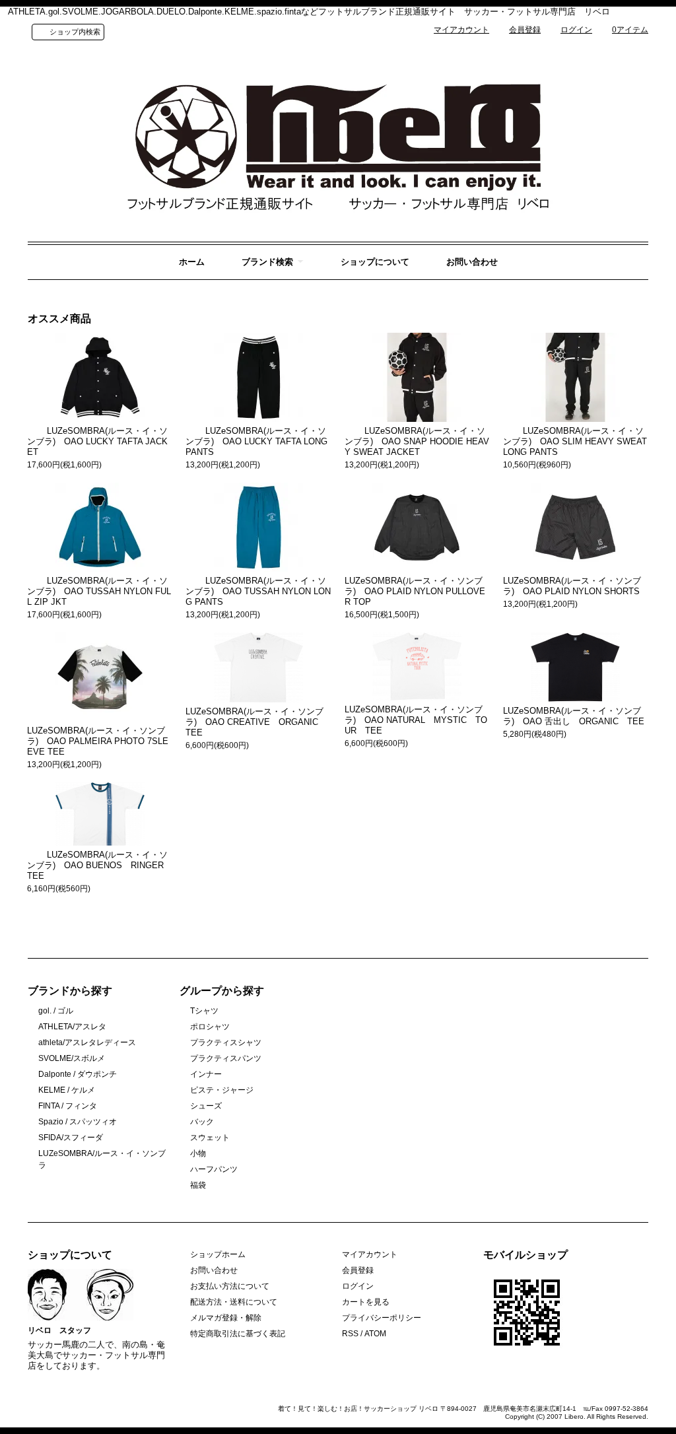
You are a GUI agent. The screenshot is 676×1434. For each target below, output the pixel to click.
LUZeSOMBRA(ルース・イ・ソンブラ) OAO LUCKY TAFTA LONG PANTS (256, 441)
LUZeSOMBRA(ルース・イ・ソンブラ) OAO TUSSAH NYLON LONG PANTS (258, 591)
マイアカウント (461, 29)
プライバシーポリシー (381, 1317)
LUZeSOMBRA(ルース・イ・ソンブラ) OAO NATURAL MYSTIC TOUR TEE (416, 719)
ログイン (576, 29)
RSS (350, 1333)
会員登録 (525, 29)
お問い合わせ (472, 262)
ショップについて (375, 262)
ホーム (192, 262)
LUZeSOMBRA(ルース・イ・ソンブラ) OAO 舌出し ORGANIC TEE (573, 716)
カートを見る (365, 1302)
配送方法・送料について (233, 1302)
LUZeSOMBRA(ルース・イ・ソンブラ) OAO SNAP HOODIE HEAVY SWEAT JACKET (417, 441)
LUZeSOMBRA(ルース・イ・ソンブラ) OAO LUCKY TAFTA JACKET (97, 441)
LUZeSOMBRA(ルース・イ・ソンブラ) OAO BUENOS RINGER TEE (99, 865)
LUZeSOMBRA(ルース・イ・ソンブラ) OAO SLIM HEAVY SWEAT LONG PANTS (575, 441)
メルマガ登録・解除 (225, 1317)
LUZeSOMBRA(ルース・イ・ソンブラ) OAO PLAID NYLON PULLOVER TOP (415, 591)
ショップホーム (218, 1254)
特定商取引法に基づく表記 (237, 1333)
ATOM (375, 1333)
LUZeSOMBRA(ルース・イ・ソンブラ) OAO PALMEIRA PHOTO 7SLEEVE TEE (97, 741)
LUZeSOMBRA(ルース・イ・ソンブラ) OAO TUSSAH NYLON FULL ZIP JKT (99, 591)
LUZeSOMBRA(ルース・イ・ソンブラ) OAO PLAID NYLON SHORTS (572, 586)
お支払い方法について (229, 1286)
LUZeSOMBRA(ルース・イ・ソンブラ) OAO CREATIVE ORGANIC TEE (256, 721)
